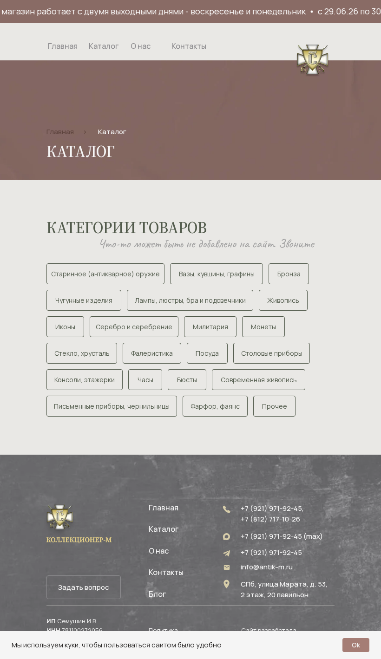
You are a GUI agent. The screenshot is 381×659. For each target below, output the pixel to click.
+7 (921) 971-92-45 (271, 552)
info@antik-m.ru (267, 567)
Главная (60, 132)
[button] (83, 587)
